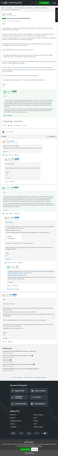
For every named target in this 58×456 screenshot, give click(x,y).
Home (3, 8)
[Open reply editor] (29, 131)
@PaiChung (11, 163)
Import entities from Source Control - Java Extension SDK (18, 364)
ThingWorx (29, 8)
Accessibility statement (40, 377)
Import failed (6, 360)
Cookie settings (28, 377)
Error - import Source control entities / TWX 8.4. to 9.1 (17, 355)
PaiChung (8, 141)
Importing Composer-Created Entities (17, 275)
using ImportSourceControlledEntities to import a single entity (19, 351)
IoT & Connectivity (19, 8)
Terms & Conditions (17, 377)
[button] (2, 3)
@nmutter (10, 222)
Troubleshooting (7, 121)
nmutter (9, 91)
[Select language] (36, 2)
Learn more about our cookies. (33, 446)
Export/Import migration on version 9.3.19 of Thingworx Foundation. (21, 368)
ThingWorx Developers (40, 8)
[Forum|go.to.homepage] (13, 3)
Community (9, 8)
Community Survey (56, 15)
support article (31, 69)
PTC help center (17, 67)
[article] (29, 148)
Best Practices (18, 121)
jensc (7, 14)
